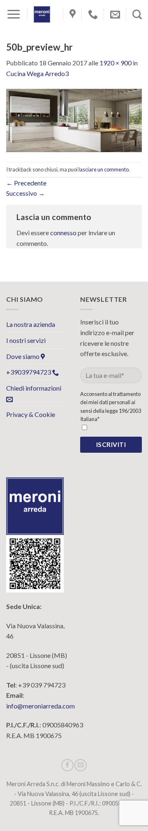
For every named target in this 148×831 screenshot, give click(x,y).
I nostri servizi (26, 340)
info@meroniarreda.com (40, 706)
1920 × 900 (115, 63)
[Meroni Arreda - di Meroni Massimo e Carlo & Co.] (42, 14)
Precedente (26, 183)
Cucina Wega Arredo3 (37, 73)
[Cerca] (137, 14)
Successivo (25, 193)
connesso (63, 232)
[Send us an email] (80, 765)
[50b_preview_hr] (74, 119)
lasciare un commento (104, 169)
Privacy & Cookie (30, 414)
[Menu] (13, 14)
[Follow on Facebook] (67, 765)
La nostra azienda (30, 324)
